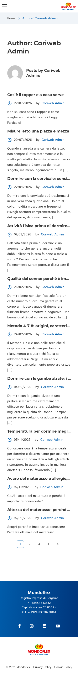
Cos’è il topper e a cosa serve (35, 95)
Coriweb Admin (53, 103)
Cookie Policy (63, 667)
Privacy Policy (42, 667)
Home (11, 18)
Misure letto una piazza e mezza (38, 131)
